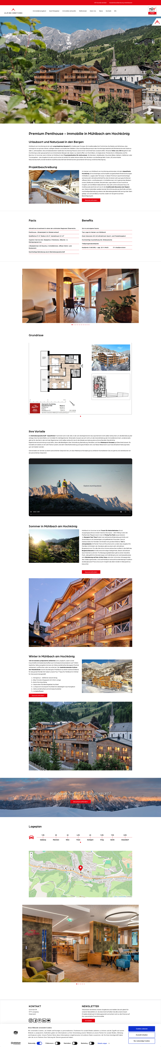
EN (115, 11)
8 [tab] (85, 324)
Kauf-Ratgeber (54, 11)
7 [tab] (83, 324)
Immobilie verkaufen (69, 11)
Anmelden (88, 1020)
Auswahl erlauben (142, 1035)
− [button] (31, 856)
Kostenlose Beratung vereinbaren (120, 2)
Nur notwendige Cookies (142, 1041)
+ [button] (31, 853)
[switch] (57, 1043)
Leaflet (115, 896)
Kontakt (108, 11)
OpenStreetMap (122, 896)
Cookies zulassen (141, 1029)
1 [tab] (72, 324)
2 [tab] (78, 983)
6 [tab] (81, 324)
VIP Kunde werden (100, 2)
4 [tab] (77, 324)
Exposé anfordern (91, 200)
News (101, 11)
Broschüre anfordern (80, 801)
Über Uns (93, 11)
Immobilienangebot (39, 11)
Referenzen (83, 11)
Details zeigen (102, 1043)
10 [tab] (88, 324)
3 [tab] (75, 324)
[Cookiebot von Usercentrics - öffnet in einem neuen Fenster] (16, 1043)
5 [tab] (79, 324)
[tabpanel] (80, 296)
